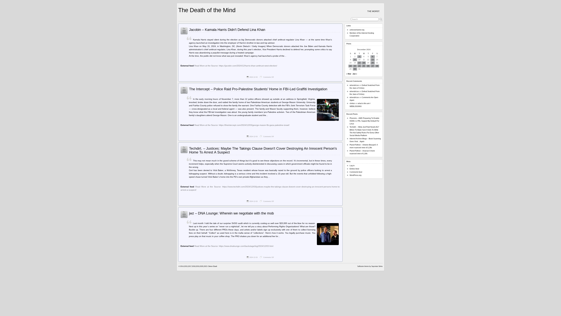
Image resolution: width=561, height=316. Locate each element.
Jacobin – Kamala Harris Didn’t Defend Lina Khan (227, 30)
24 (359, 66)
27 (373, 66)
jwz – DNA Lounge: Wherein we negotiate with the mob (231, 213)
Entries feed (354, 169)
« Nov (348, 74)
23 (355, 66)
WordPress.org (355, 175)
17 (359, 63)
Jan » (355, 74)
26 (368, 66)
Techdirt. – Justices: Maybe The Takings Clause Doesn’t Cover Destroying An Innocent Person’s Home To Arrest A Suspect (263, 150)
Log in (352, 166)
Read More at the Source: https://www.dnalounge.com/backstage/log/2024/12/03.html (233, 246)
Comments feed (356, 172)
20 (373, 63)
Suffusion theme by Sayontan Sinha (369, 266)
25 (364, 66)
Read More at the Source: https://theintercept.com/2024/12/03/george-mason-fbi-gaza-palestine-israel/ (241, 125)
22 (350, 66)
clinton (352, 103)
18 (364, 63)
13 (373, 60)
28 (377, 66)
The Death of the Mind (207, 10)
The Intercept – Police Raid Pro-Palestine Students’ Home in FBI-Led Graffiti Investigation (258, 89)
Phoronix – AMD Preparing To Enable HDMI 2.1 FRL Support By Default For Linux (364, 121)
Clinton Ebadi (212, 266)
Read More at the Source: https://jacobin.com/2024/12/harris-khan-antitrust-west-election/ (235, 66)
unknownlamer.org (357, 30)
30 (355, 69)
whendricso (354, 85)
